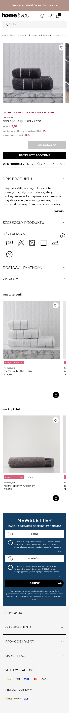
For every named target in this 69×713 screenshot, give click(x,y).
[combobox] (34, 24)
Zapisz (34, 583)
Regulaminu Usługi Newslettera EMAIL (31, 544)
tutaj (34, 599)
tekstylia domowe (28, 35)
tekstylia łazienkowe (51, 35)
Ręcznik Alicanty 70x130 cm (19, 485)
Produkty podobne (34, 155)
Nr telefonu (34, 558)
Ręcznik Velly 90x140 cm (18, 371)
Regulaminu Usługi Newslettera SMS (30, 569)
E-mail (34, 533)
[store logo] (15, 16)
